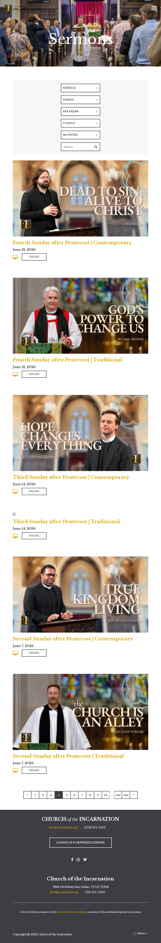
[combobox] (80, 88)
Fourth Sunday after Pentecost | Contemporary (72, 242)
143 (125, 795)
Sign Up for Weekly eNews (82, 842)
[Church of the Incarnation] (23, 8)
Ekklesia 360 (140, 933)
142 (118, 795)
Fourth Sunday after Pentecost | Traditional (67, 360)
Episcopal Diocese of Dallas (71, 911)
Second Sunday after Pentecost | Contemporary (73, 639)
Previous (27, 795)
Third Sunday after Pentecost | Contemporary (71, 477)
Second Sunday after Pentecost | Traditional (68, 756)
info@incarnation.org (63, 827)
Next (134, 795)
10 (105, 795)
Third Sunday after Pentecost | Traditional (66, 521)
